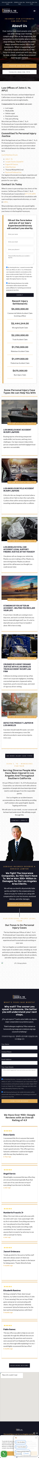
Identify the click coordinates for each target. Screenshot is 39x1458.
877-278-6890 (30, 194)
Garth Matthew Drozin (10, 155)
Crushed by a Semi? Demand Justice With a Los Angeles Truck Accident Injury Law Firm (17, 668)
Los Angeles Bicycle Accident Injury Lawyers (18, 489)
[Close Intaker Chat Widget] (37, 1433)
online (5, 202)
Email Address (6, 1059)
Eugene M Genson (11, 164)
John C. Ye (8, 159)
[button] (22, 423)
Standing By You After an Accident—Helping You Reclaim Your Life (19, 608)
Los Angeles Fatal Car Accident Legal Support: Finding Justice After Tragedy (19, 549)
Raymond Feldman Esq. (13, 172)
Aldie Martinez (10, 167)
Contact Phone (6, 1052)
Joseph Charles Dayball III (14, 162)
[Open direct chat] (34, 1433)
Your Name (5, 1044)
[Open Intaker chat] (17, 1457)
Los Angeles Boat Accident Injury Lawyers (17, 431)
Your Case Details (7, 1067)
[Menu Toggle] (34, 10)
